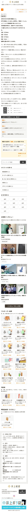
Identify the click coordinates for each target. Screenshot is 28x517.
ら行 (23, 207)
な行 (14, 203)
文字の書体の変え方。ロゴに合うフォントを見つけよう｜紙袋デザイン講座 (13, 145)
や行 (14, 207)
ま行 (5, 207)
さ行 (23, 199)
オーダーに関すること (7, 175)
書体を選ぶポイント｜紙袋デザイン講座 (12, 150)
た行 (5, 203)
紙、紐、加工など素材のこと (9, 179)
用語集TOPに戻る (22, 154)
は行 (23, 203)
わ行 (5, 211)
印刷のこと (5, 182)
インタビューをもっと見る (14, 306)
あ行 (5, 199)
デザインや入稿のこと (21, 9)
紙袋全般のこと (6, 171)
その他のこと (5, 190)
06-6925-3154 (7, 493)
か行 (14, 199)
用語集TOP (21, 11)
